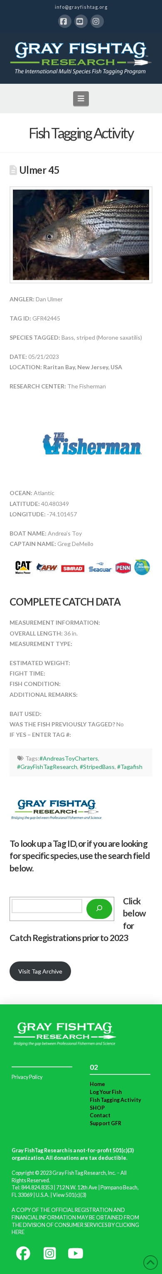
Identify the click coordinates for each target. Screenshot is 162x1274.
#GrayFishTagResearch (47, 766)
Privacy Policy (27, 1077)
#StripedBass (97, 766)
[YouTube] (81, 21)
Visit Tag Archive (40, 971)
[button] (81, 98)
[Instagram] (97, 21)
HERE (18, 1232)
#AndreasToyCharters (68, 758)
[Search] (99, 909)
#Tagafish (129, 766)
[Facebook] (64, 21)
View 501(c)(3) (69, 1195)
